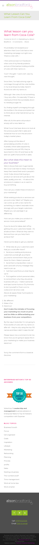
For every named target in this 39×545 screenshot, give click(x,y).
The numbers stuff (11, 476)
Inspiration (8, 442)
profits (6, 465)
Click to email (22, 524)
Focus (6, 431)
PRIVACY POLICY (24, 540)
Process (7, 461)
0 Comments (18, 42)
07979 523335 (21, 521)
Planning (7, 457)
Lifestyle (7, 446)
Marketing (23, 39)
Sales (6, 468)
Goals (6, 438)
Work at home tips (11, 483)
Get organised (9, 435)
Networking (8, 453)
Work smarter (9, 487)
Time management (11, 479)
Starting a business (11, 472)
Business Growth (10, 427)
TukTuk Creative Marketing (25, 543)
